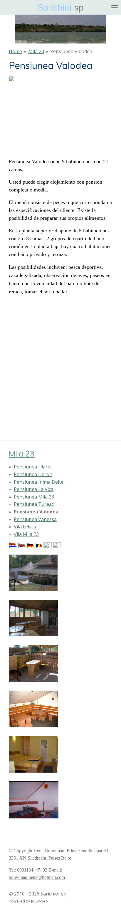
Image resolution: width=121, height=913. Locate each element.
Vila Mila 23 (26, 534)
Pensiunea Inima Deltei (39, 482)
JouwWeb (39, 901)
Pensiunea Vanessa (35, 519)
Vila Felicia (25, 526)
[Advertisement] (60, 360)
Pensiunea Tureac (34, 504)
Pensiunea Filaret (33, 467)
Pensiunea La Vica (33, 489)
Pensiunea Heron (33, 474)
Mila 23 (36, 51)
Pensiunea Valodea (71, 51)
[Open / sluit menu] (114, 7)
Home (15, 51)
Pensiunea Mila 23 (34, 497)
